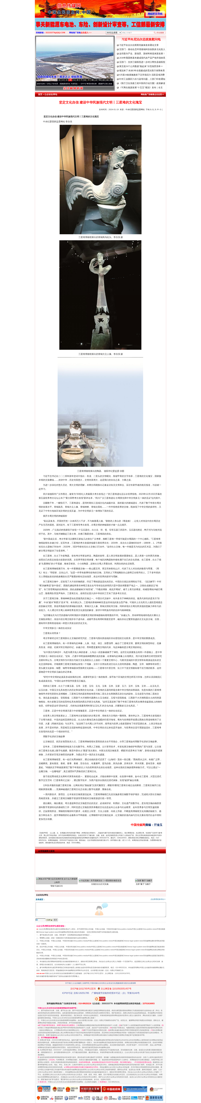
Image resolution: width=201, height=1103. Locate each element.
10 (92, 80)
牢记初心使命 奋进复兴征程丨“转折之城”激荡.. (90, 84)
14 (107, 80)
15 (111, 80)
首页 (40, 94)
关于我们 (68, 983)
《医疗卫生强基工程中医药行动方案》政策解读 (142, 83)
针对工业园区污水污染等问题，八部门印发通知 (142, 79)
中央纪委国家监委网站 (135, 109)
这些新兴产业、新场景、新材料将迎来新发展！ (142, 53)
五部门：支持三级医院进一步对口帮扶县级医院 (142, 62)
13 (103, 80)
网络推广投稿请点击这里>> (152, 94)
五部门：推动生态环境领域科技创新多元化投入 (142, 49)
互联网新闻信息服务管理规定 (78, 935)
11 (96, 80)
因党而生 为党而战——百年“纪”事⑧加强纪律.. (52, 84)
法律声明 (85, 983)
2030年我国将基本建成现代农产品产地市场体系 (142, 58)
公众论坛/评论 (50, 94)
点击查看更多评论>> (158, 899)
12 (100, 80)
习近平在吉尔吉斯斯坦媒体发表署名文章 (139, 45)
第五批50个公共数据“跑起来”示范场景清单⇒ (141, 66)
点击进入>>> (86, 33)
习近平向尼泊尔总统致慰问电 (141, 39)
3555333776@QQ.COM (55, 33)
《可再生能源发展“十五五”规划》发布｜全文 (141, 87)
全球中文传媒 (57, 8)
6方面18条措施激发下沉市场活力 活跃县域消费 (142, 75)
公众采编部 (77, 983)
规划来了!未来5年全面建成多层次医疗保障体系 (142, 70)
